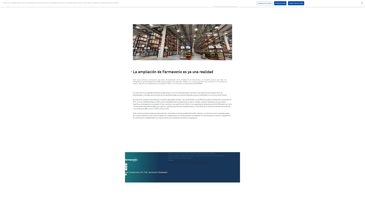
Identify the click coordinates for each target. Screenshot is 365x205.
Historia (187, 153)
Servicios (171, 156)
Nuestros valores (196, 153)
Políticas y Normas (209, 153)
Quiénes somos (173, 153)
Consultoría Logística (217, 156)
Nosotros (182, 153)
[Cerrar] (362, 3)
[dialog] (182, 3)
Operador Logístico (181, 156)
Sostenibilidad (186, 158)
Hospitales (191, 156)
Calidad (171, 158)
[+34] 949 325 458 (133, 167)
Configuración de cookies (264, 3)
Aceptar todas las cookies (296, 3)
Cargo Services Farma (202, 156)
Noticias (171, 160)
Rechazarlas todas (280, 3)
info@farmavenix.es (134, 164)
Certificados (178, 158)
